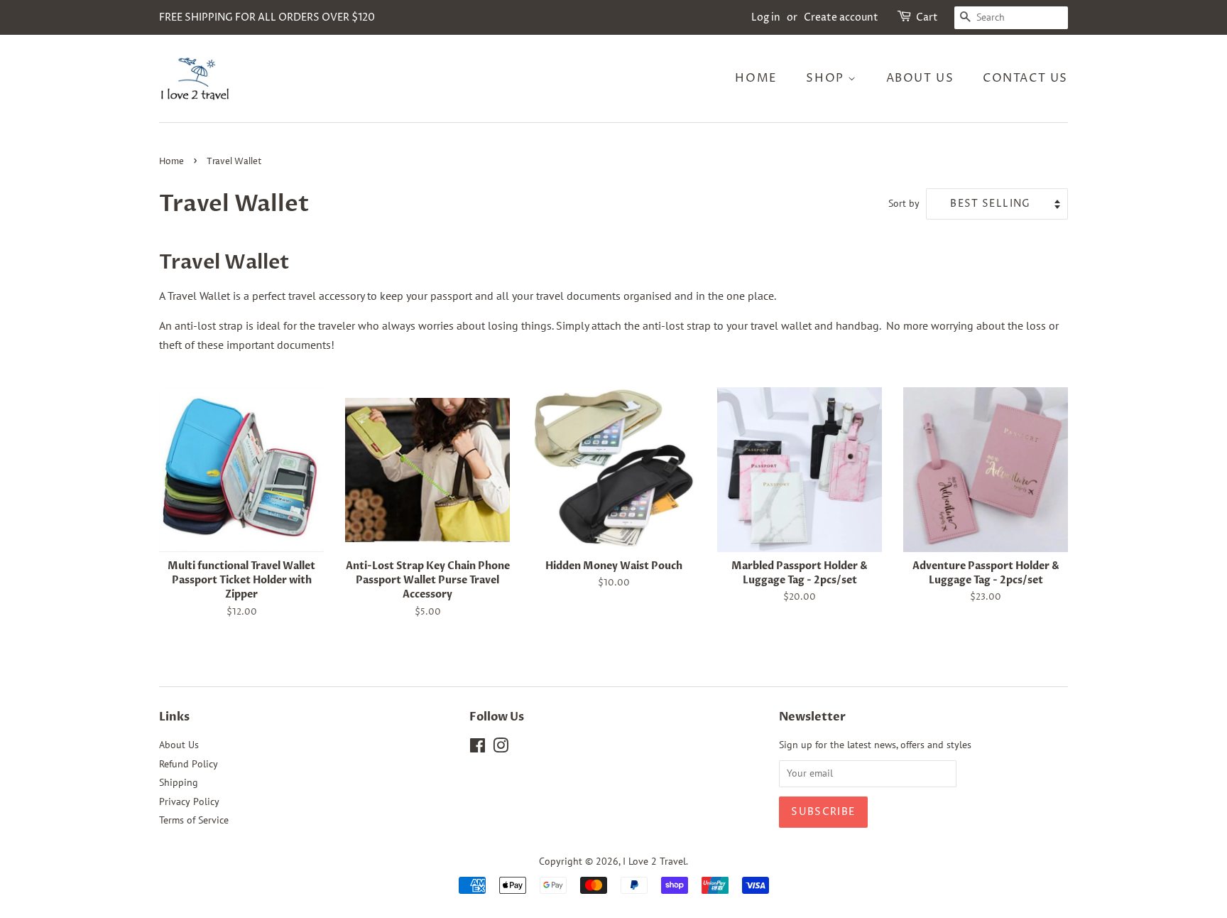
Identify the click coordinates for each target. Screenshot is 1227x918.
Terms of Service (194, 820)
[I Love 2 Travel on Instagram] (500, 748)
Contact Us (1025, 78)
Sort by (904, 203)
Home (756, 78)
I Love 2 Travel (654, 861)
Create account (841, 17)
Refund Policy (188, 763)
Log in (765, 17)
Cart (927, 17)
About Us (920, 78)
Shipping (178, 782)
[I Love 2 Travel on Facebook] (477, 748)
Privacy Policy (189, 801)
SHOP (827, 78)
